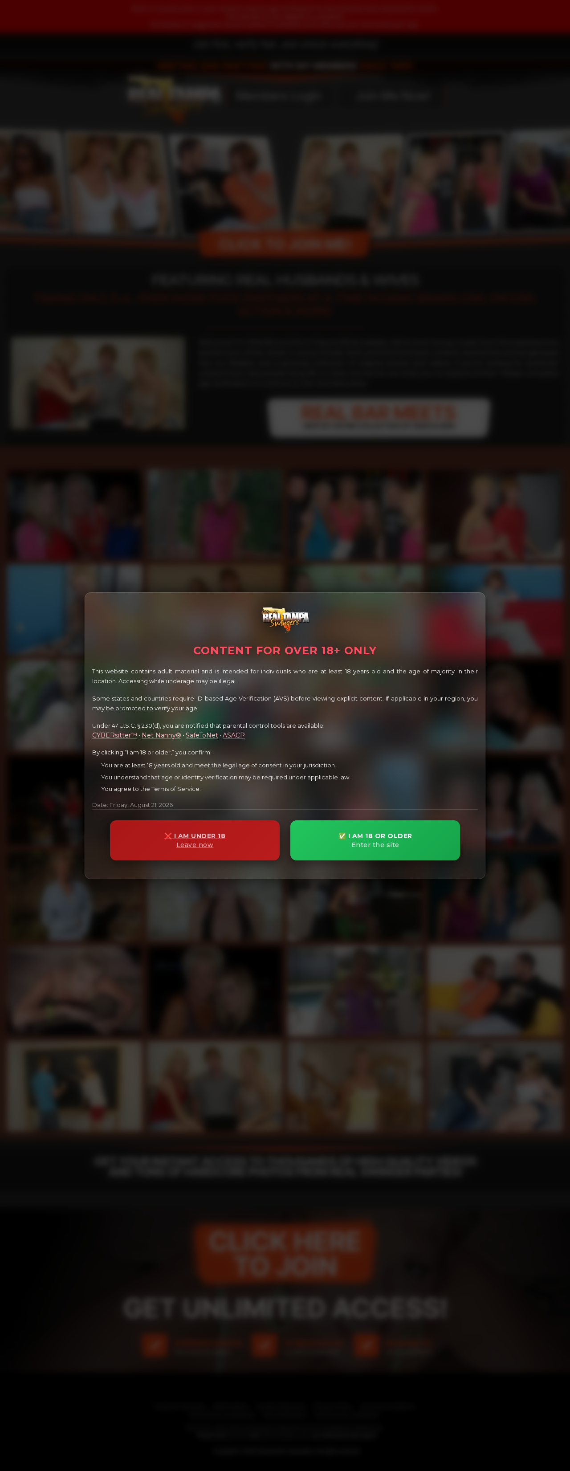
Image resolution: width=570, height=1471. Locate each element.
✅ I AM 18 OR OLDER (375, 840)
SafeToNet (202, 735)
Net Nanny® (161, 735)
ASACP (234, 735)
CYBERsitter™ (114, 735)
